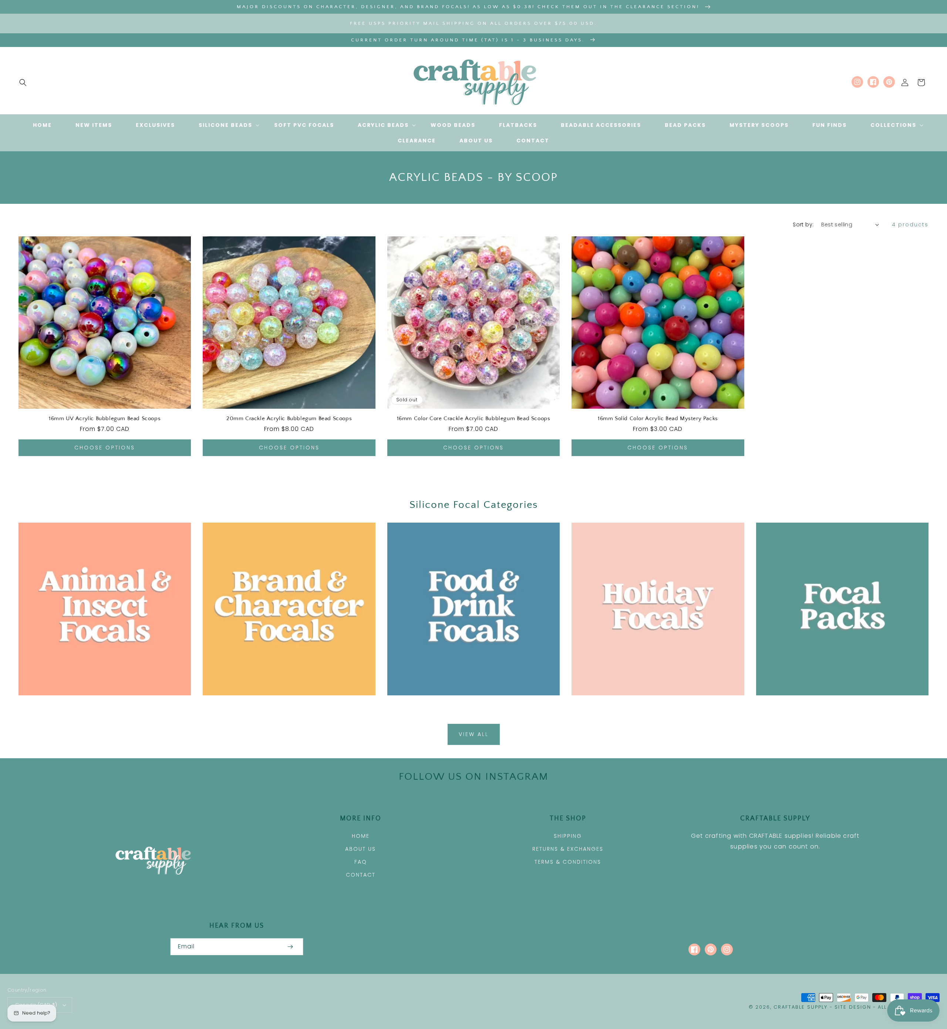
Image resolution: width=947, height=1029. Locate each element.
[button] (23, 82)
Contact (360, 874)
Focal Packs (838, 705)
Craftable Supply (801, 1007)
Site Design (853, 1007)
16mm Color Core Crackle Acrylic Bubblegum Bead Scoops (473, 418)
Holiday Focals (653, 705)
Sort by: (803, 224)
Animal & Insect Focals (100, 705)
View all (474, 734)
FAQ (360, 862)
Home (361, 836)
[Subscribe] (290, 946)
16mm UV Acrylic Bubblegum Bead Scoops (105, 418)
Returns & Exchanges (567, 849)
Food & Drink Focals (469, 705)
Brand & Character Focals (285, 705)
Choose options (104, 447)
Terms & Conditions (568, 862)
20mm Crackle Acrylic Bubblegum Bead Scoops (289, 418)
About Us (360, 849)
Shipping (568, 836)
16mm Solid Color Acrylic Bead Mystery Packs (658, 418)
